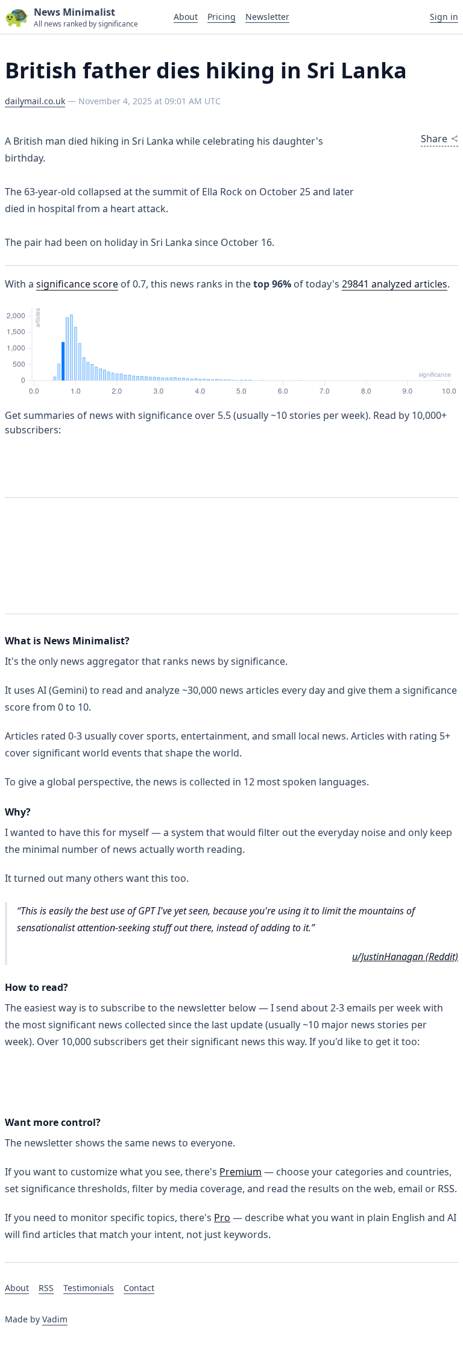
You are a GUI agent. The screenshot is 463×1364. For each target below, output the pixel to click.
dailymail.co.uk (35, 101)
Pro (222, 1217)
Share (434, 138)
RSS (46, 1287)
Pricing (221, 16)
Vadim (55, 1319)
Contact (139, 1287)
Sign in (444, 16)
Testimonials (88, 1287)
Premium (240, 1171)
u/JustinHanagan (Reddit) (405, 956)
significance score (77, 284)
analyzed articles (394, 284)
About (186, 16)
